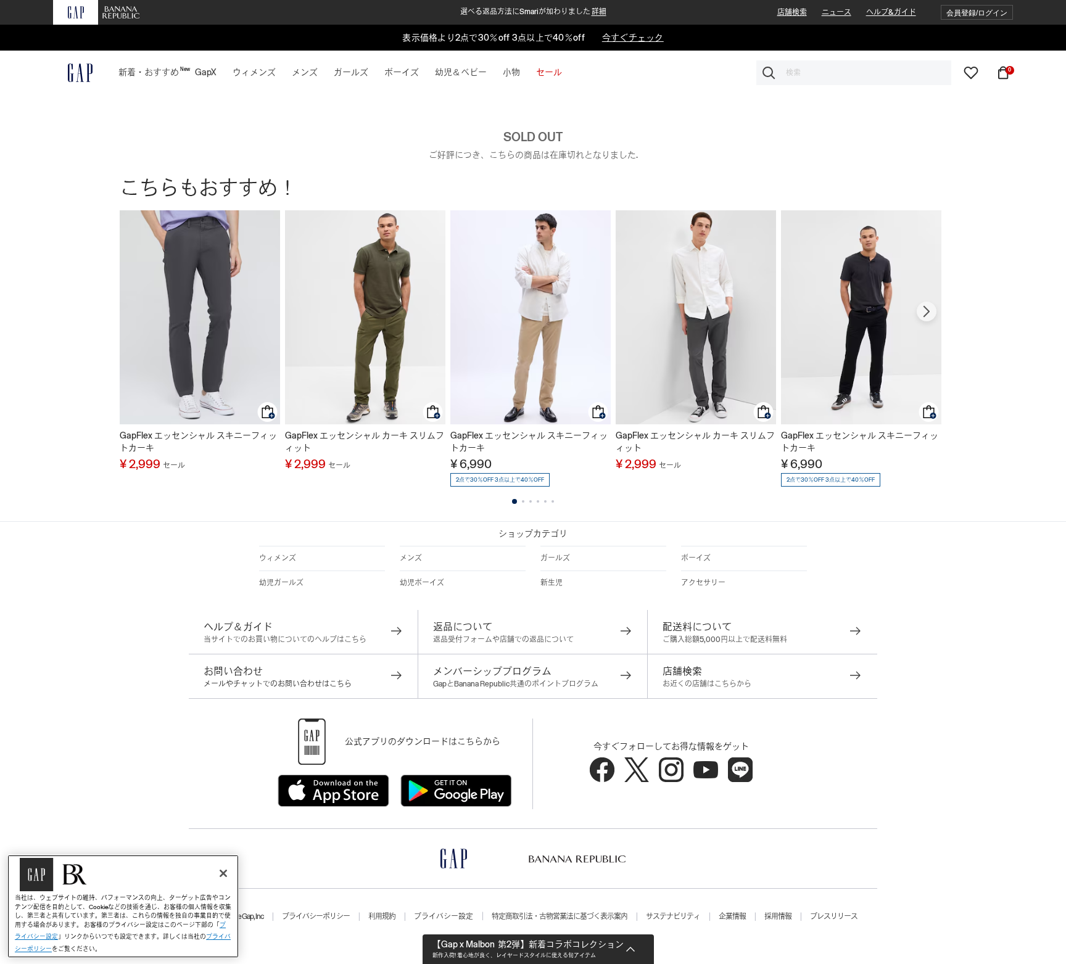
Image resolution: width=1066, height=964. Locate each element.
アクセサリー (703, 583)
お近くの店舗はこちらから (707, 684)
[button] (976, 13)
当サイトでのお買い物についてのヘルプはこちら (285, 639)
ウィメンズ (277, 558)
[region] (123, 906)
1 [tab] (514, 501)
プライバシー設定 (443, 916)
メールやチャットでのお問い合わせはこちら (278, 684)
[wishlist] (971, 72)
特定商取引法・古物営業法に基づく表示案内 (559, 916)
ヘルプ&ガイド (891, 12)
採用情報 (777, 916)
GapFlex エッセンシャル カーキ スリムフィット (364, 442)
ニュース (836, 12)
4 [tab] (538, 501)
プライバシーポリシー (316, 916)
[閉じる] (223, 873)
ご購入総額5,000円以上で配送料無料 (725, 639)
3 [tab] (530, 501)
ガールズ (555, 558)
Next (926, 311)
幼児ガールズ (281, 583)
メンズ (411, 558)
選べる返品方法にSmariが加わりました (533, 11)
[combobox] (853, 72)
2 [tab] (523, 501)
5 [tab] (545, 501)
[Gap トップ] (73, 73)
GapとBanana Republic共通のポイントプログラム (515, 684)
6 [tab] (553, 501)
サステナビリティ (673, 916)
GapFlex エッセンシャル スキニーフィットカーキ (198, 442)
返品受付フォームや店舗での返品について (503, 639)
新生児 (551, 583)
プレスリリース (833, 916)
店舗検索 (792, 12)
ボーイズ (696, 558)
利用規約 (381, 916)
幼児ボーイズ (422, 583)
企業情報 (732, 916)
